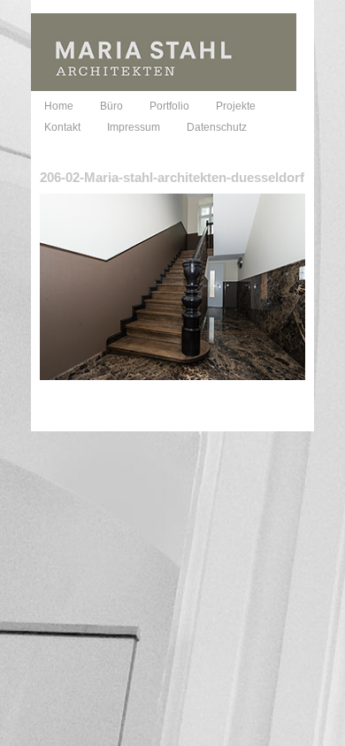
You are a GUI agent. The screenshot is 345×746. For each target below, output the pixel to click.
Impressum (133, 127)
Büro (111, 106)
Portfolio (169, 106)
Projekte (236, 106)
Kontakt (62, 127)
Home (58, 106)
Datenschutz (217, 127)
